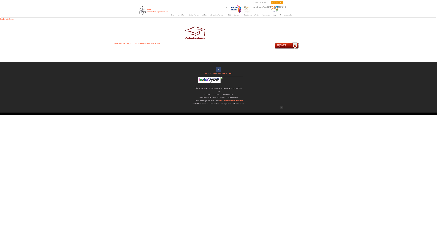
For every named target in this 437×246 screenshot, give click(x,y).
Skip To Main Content (7, 19)
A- (226, 7)
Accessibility (288, 15)
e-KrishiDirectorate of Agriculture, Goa (157, 11)
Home (172, 15)
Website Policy (222, 73)
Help (274, 15)
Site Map (213, 73)
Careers (236, 15)
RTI (229, 15)
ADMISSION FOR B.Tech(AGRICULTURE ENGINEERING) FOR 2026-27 (136, 44)
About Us (181, 15)
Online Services (194, 15)
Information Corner (216, 15)
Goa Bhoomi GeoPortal (251, 15)
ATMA (204, 15)
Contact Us (266, 15)
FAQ (206, 73)
